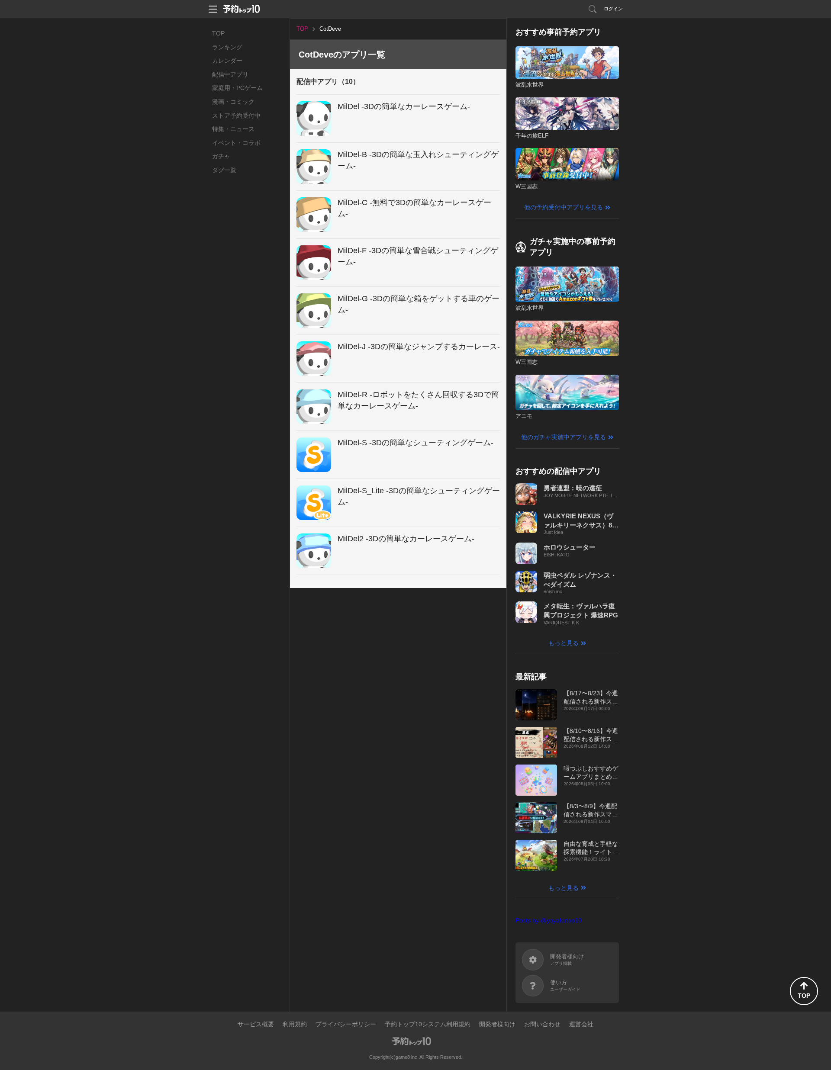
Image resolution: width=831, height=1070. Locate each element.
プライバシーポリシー (346, 1024)
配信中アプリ (230, 74)
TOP (218, 33)
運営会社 (581, 1024)
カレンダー (227, 60)
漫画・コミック (233, 101)
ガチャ (221, 156)
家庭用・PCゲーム (237, 87)
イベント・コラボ (236, 142)
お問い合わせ (542, 1024)
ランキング (227, 47)
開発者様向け (497, 1024)
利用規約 (295, 1024)
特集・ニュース (233, 128)
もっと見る (563, 642)
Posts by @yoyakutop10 (548, 920)
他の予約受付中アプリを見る (563, 207)
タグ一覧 (224, 170)
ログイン (613, 8)
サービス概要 (256, 1024)
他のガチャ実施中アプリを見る (563, 437)
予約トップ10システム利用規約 (427, 1024)
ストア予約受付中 (236, 115)
